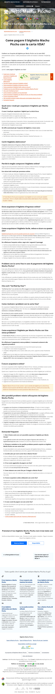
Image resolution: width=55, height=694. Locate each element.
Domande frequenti (8, 100)
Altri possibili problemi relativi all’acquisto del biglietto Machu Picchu (21, 98)
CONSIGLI (29, 6)
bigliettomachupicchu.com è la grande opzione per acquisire (18, 234)
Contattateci (45, 652)
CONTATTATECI (19, 6)
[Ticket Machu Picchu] (24, 19)
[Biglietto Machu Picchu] (34, 19)
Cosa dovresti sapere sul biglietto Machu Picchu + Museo (42, 556)
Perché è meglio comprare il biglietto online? (15, 83)
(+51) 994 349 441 (31, 666)
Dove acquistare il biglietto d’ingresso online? (15, 85)
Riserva (37, 6)
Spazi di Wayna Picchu (26, 640)
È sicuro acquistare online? (10, 96)
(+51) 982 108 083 (39, 664)
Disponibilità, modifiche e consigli (27, 644)
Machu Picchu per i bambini (40, 640)
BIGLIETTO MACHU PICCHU (12, 2)
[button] (19, 543)
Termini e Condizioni (34, 652)
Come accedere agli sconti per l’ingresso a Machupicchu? (20, 516)
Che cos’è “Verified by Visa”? (10, 91)
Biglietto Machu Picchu (27, 11)
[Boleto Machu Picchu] (18, 19)
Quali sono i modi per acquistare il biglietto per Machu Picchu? (10, 76)
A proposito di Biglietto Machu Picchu (16, 652)
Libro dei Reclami (27, 656)
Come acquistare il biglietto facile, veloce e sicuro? (17, 87)
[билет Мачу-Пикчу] (37, 19)
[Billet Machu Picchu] (28, 19)
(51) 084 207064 (21, 664)
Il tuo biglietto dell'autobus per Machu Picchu (9, 609)
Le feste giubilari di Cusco (11, 554)
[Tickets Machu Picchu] (31, 19)
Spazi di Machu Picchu (13, 640)
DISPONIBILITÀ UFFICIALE (30, 2)
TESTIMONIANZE (46, 2)
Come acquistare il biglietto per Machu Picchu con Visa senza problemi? (22, 94)
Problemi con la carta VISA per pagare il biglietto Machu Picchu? (20, 89)
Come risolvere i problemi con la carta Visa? (15, 92)
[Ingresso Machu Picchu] (21, 19)
